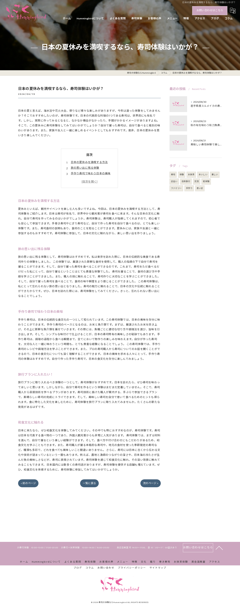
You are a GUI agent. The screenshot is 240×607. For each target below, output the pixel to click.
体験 (182, 174)
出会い (174, 181)
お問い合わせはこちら (209, 10)
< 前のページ (28, 483)
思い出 (200, 188)
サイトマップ (158, 568)
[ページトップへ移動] (219, 547)
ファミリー (176, 188)
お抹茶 (191, 174)
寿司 (173, 174)
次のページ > (150, 483)
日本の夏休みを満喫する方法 (89, 162)
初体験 (206, 181)
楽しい (215, 174)
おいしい (203, 174)
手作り (189, 188)
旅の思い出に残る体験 (85, 168)
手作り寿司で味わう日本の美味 (91, 173)
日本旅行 (186, 181)
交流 (196, 181)
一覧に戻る (89, 483)
